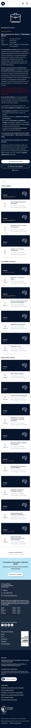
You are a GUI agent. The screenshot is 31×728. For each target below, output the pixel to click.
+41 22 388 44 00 (7, 593)
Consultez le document (15, 574)
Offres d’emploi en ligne (7, 697)
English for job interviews (18, 324)
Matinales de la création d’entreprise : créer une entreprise (17, 419)
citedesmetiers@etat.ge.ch (10, 595)
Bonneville (3, 641)
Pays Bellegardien (5, 643)
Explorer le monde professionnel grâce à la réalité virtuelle (17, 538)
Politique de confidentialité (15, 723)
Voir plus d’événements (15, 552)
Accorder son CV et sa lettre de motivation (19, 226)
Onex (2, 636)
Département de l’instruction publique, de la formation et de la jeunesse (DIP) (15, 660)
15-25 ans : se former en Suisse (17, 278)
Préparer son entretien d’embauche (17, 249)
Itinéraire (5, 590)
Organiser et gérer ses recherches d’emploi (17, 490)
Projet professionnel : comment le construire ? (17, 514)
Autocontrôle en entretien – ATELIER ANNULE (19, 467)
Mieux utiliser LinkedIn (17, 373)
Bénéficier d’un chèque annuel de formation (12, 695)
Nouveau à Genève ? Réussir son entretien (19, 443)
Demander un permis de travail (9, 699)
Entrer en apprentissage (7, 690)
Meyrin (3, 634)
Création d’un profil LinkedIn (19, 396)
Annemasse (4, 639)
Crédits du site (4, 723)
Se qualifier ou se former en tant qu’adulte (12, 692)
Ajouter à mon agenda (16, 166)
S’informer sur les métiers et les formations (12, 688)
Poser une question (16, 161)
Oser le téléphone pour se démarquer (18, 202)
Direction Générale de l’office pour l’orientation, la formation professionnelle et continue (13, 664)
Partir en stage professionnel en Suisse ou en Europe (19, 301)
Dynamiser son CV (16, 346)
